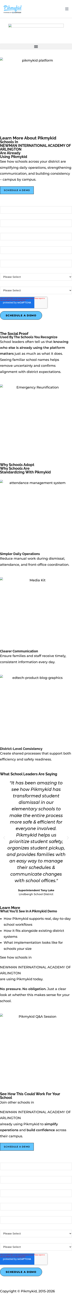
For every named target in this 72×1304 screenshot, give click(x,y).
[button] (36, 46)
